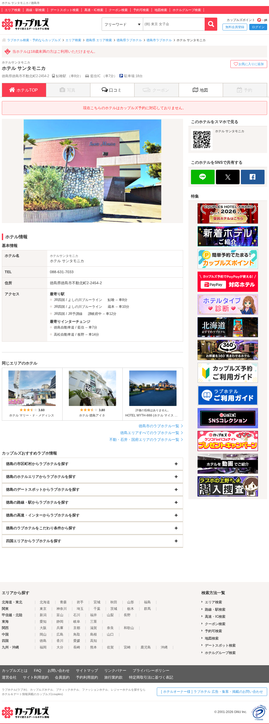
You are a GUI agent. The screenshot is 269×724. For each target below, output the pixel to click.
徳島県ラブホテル (129, 40)
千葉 (97, 609)
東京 (43, 609)
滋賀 (93, 628)
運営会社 (9, 677)
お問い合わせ (59, 670)
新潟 (43, 615)
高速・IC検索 (93, 10)
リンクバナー (115, 670)
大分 (59, 647)
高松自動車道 (64, 334)
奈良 (110, 628)
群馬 (147, 609)
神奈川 (61, 609)
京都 (76, 628)
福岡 (43, 647)
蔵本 (111, 307)
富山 (59, 615)
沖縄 (164, 647)
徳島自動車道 (64, 327)
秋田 (113, 602)
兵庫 (59, 628)
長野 (127, 615)
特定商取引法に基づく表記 (151, 677)
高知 (93, 641)
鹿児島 (146, 647)
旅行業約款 (113, 677)
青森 (63, 602)
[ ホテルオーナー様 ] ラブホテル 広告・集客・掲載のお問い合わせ (212, 692)
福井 (93, 615)
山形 (130, 602)
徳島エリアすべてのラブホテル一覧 (149, 433)
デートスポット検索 (64, 10)
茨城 (113, 609)
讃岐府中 (95, 314)
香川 (59, 641)
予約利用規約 (87, 677)
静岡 (59, 621)
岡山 (43, 634)
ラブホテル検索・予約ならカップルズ (34, 40)
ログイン (258, 27)
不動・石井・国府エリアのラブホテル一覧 (144, 439)
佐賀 (110, 647)
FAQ (37, 670)
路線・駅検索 (35, 10)
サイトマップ (87, 670)
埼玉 (80, 609)
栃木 (130, 609)
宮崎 (127, 647)
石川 (76, 615)
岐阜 (76, 621)
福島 (147, 602)
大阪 (43, 628)
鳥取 (76, 634)
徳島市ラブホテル (159, 40)
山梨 (110, 615)
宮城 (97, 602)
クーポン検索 (118, 10)
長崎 (76, 647)
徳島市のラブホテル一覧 (159, 426)
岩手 (80, 602)
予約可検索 (141, 10)
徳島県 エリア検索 (99, 40)
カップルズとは (15, 670)
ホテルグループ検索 (187, 10)
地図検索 (160, 10)
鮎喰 (111, 300)
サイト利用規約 (36, 677)
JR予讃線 (75, 314)
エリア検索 (12, 10)
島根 (93, 634)
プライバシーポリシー (151, 670)
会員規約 (62, 677)
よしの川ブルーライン (85, 300)
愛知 (43, 621)
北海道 (45, 602)
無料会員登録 (234, 27)
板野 (80, 334)
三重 (93, 621)
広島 (59, 634)
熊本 (93, 647)
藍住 (80, 327)
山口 (110, 634)
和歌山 (129, 628)
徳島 (43, 641)
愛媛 (76, 641)
